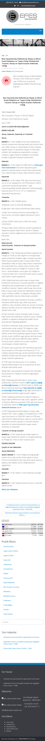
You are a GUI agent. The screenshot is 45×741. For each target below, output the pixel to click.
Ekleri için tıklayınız (10, 489)
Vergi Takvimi (8, 614)
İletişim (5, 573)
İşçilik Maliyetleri (9, 582)
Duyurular (6, 560)
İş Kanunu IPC (8, 578)
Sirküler (6, 609)
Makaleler (6, 591)
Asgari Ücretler (8, 555)
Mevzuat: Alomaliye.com (10, 739)
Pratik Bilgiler (7, 605)
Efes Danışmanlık (17, 71)
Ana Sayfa (10, 722)
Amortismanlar (8, 546)
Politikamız (7, 600)
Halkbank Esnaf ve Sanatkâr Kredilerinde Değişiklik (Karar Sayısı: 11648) (21, 643)
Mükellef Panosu (9, 596)
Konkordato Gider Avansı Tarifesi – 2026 (17, 648)
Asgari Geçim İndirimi (10, 551)
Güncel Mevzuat (12, 729)
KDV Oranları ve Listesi (11, 587)
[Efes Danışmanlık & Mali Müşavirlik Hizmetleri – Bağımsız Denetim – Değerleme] (22, 16)
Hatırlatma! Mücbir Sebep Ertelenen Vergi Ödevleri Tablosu (22, 514)
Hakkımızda (7, 564)
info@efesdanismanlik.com (30, 2)
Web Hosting (31, 739)
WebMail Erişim (29, 6)
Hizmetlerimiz (8, 569)
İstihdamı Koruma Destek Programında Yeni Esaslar (21, 637)
